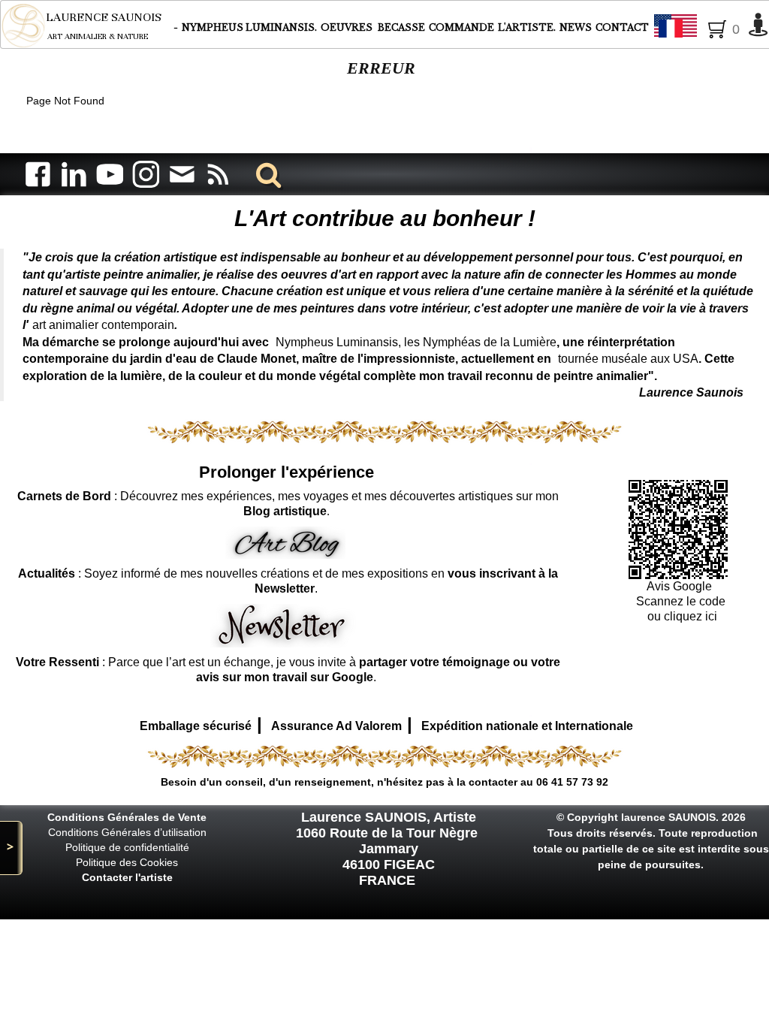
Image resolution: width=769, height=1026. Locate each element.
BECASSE (401, 27)
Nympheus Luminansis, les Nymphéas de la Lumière (416, 342)
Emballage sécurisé (196, 726)
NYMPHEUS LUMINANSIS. (249, 27)
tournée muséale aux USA (628, 358)
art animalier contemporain (103, 324)
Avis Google (681, 586)
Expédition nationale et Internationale (527, 726)
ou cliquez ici (680, 616)
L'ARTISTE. (527, 27)
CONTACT (622, 27)
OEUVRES (348, 27)
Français (716, 27)
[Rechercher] (266, 174)
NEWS (575, 27)
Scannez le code (680, 601)
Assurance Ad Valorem (336, 726)
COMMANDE (461, 27)
